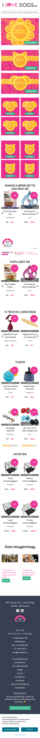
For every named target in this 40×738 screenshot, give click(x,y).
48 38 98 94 (21, 649)
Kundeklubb (20, 688)
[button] (20, 620)
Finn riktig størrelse (20, 666)
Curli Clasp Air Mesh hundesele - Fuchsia (29, 287)
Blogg (20, 670)
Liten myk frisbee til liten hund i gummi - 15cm (10, 389)
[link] (20, 243)
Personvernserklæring (20, 684)
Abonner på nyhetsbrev (20, 708)
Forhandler (20, 681)
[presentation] (2, 213)
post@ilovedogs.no (20, 652)
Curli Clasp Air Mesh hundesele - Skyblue (29, 214)
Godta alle (29, 729)
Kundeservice (20, 662)
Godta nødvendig (10, 729)
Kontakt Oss (20, 677)
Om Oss (20, 673)
